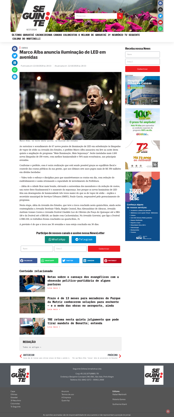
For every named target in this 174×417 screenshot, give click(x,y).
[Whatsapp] (160, 28)
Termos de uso (68, 394)
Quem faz (66, 400)
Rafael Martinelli (119, 394)
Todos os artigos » (32, 347)
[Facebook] (160, 3)
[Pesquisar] (120, 16)
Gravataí (28, 35)
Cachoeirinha (43, 35)
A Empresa (66, 397)
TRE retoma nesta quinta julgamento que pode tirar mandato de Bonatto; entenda (83, 321)
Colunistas (70, 35)
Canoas (57, 35)
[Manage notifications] (168, 411)
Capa (13, 391)
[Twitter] (160, 16)
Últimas (17, 35)
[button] (15, 49)
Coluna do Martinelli (26, 38)
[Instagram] (160, 9)
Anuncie (65, 391)
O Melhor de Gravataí (92, 35)
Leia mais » (54, 288)
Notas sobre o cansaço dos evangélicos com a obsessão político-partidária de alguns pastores (83, 280)
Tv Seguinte (132, 35)
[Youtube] (160, 22)
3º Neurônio (115, 35)
